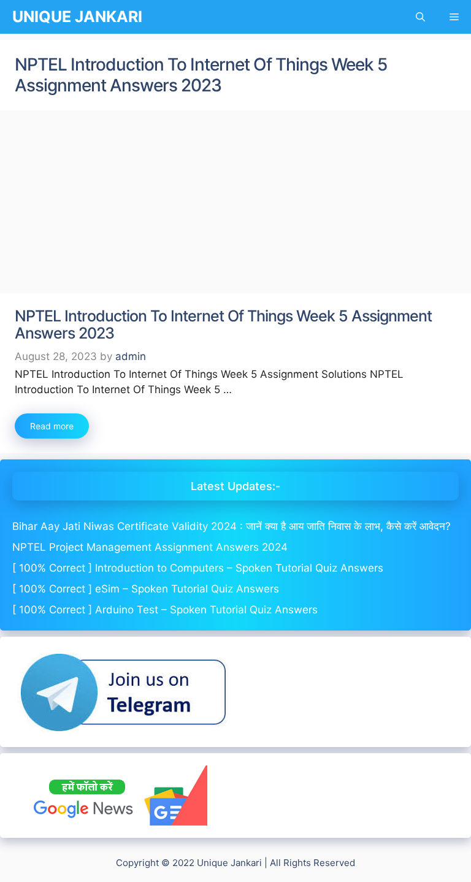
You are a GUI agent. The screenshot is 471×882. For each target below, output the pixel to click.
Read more (52, 426)
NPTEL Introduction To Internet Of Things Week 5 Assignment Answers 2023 (223, 324)
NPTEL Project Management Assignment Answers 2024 (150, 547)
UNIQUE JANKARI (77, 16)
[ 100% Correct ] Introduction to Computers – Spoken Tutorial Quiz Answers (197, 568)
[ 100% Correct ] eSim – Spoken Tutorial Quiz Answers (145, 589)
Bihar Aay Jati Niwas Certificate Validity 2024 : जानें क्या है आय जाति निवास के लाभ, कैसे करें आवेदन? (231, 526)
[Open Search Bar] (420, 17)
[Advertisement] (235, 202)
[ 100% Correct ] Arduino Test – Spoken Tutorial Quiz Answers (165, 610)
